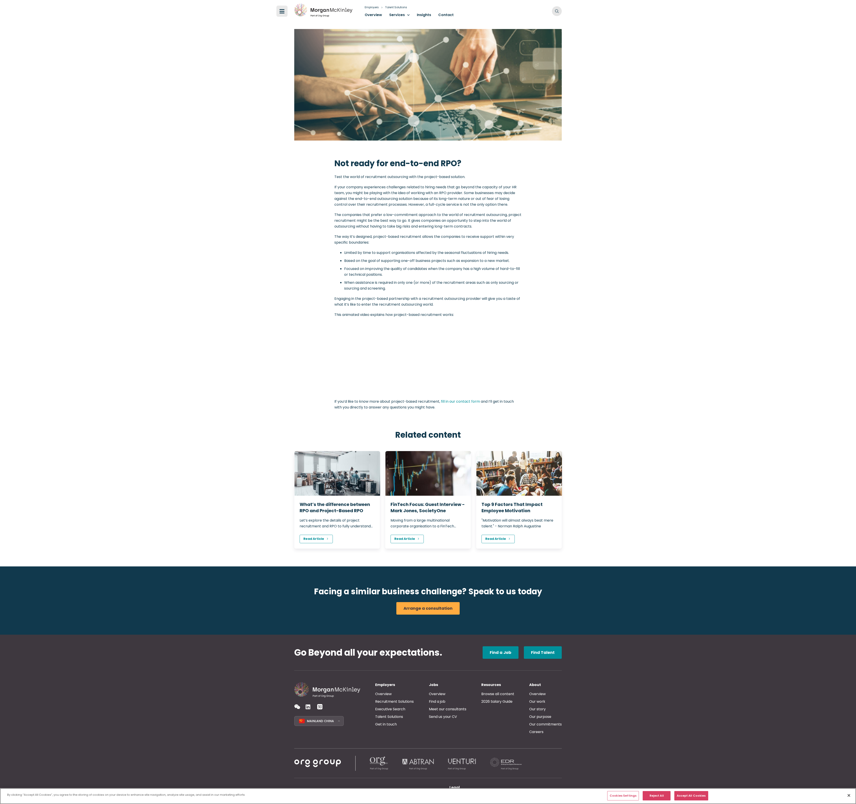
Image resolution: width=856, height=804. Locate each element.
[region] (428, 796)
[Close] (849, 795)
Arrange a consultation (428, 608)
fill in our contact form (460, 401)
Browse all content (497, 693)
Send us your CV (443, 716)
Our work (537, 701)
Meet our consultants (447, 709)
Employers (372, 7)
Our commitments (545, 724)
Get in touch (386, 724)
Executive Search (390, 709)
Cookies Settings (623, 796)
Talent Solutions (396, 7)
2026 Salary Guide (496, 701)
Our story (537, 709)
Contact (446, 14)
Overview (373, 14)
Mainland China (320, 721)
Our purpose (540, 716)
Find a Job (500, 652)
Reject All (657, 796)
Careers (536, 731)
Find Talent (543, 652)
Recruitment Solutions (394, 701)
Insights (424, 14)
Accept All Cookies (691, 796)
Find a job (437, 701)
